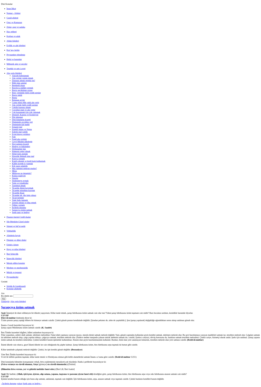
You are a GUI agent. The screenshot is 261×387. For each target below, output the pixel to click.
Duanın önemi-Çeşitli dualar (19, 217)
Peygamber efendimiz (16, 55)
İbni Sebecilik (12, 254)
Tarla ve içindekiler (20, 183)
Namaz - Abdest (13, 13)
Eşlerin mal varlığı (20, 132)
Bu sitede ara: (7, 296)
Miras (14, 171)
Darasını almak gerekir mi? (23, 80)
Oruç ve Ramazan (14, 22)
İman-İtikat (11, 8)
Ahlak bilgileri (13, 41)
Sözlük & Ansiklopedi (16, 286)
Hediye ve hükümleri (21, 146)
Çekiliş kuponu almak (21, 107)
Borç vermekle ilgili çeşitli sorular (26, 93)
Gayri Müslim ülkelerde (22, 141)
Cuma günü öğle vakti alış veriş (25, 102)
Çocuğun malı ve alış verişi (23, 110)
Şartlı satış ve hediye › (32, 383)
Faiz (14, 137)
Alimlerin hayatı (13, 235)
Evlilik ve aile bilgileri (16, 45)
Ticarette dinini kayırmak (22, 188)
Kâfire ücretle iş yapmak (22, 163)
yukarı (19, 383)
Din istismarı (17, 117)
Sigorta (15, 178)
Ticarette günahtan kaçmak (23, 190)
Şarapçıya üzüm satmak (22, 210)
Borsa (14, 97)
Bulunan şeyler (18, 100)
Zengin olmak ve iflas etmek (24, 203)
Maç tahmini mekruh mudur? (24, 168)
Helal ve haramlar (14, 59)
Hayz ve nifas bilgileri (16, 249)
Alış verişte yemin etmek (22, 78)
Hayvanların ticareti (20, 144)
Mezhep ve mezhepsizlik (17, 268)
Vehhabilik (11, 231)
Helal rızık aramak (20, 154)
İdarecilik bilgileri (14, 258)
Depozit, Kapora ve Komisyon (25, 115)
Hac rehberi (12, 32)
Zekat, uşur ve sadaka (16, 27)
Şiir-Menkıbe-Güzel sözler (18, 222)
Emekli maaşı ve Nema (22, 129)
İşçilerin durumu (19, 207)
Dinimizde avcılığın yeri (22, 122)
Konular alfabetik (14, 289)
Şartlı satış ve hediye (20, 212)
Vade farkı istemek (20, 200)
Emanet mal (17, 127)
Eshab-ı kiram (12, 245)
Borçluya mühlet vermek (22, 88)
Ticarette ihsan (18, 193)
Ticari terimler (18, 198)
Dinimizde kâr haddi (20, 124)
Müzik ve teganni (14, 272)
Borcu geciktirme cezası (22, 90)
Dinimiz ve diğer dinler (16, 240)
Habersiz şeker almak (21, 151)
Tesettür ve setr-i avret (16, 68)
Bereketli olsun (18, 85)
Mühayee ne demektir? (22, 173)
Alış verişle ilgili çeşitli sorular (25, 105)
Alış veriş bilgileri (14, 73)
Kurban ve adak (13, 36)
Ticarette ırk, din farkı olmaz (24, 195)
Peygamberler (12, 277)
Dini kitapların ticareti (21, 119)
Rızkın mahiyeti (19, 176)
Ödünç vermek (18, 205)
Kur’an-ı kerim (13, 50)
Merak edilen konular (16, 263)
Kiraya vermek (18, 159)
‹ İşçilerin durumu (8, 383)
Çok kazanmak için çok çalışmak (26, 112)
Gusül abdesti (12, 18)
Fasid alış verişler (19, 139)
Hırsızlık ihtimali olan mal (23, 156)
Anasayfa (5, 301)
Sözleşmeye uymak (20, 181)
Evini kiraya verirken (21, 134)
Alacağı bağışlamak (20, 75)
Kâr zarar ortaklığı (20, 166)
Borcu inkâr (17, 95)
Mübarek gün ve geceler (17, 64)
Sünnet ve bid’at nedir (16, 226)
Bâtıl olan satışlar (19, 83)
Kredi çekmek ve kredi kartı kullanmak (28, 161)
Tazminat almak (19, 185)
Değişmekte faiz (19, 149)
